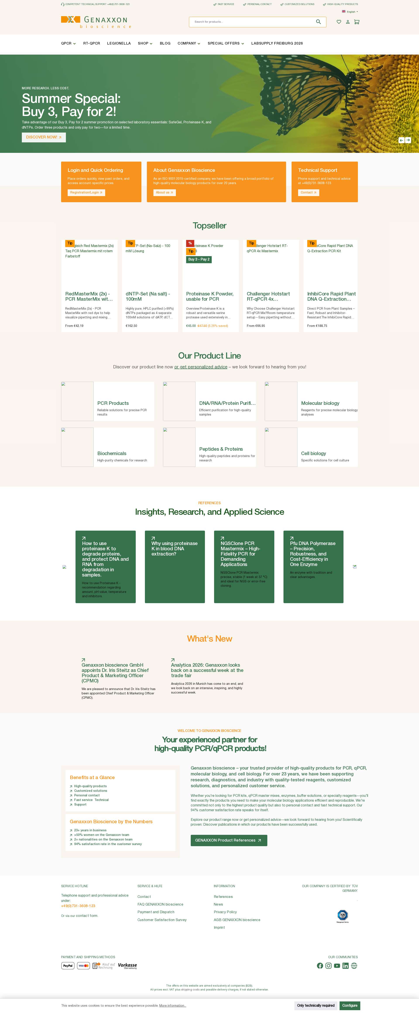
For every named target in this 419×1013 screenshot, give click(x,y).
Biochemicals (111, 454)
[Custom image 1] (343, 916)
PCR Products (113, 403)
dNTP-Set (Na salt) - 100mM (148, 297)
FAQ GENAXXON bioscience (160, 904)
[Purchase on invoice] (103, 966)
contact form (87, 916)
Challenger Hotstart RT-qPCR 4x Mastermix (268, 297)
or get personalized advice (200, 367)
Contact (307, 192)
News (218, 904)
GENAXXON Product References (225, 840)
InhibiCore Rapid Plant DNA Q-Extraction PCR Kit (331, 297)
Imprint (219, 927)
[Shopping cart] (357, 22)
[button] (401, 140)
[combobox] (251, 22)
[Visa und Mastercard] (83, 966)
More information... (172, 1005)
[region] (209, 272)
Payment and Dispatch (155, 912)
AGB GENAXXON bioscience (237, 920)
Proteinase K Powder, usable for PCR (210, 297)
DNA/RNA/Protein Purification (231, 403)
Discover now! (41, 137)
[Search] (319, 22)
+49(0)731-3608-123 (78, 906)
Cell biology (313, 454)
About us (162, 192)
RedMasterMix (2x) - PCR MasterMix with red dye (87, 297)
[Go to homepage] (96, 22)
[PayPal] (68, 966)
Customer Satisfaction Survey (162, 920)
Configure (349, 1005)
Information (224, 886)
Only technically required (316, 1005)
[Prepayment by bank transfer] (127, 966)
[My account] (348, 22)
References (223, 897)
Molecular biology (320, 403)
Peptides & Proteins (221, 449)
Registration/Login (84, 192)
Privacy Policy (225, 912)
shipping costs (190, 990)
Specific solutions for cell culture (325, 460)
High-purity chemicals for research (122, 460)
